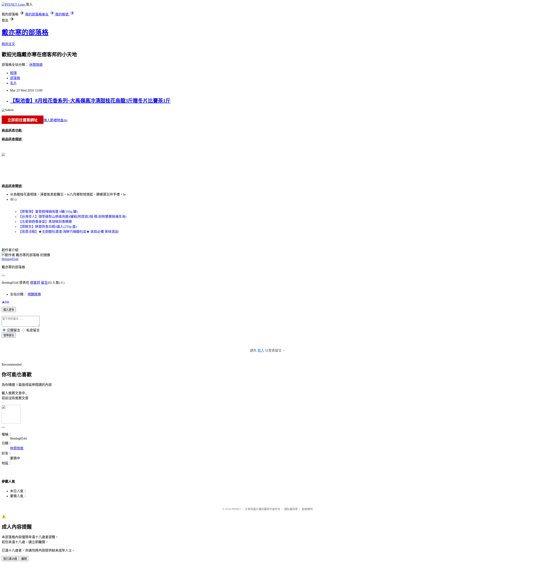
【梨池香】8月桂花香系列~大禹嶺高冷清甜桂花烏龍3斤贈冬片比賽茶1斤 (90, 100)
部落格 (15, 78)
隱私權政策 (291, 509)
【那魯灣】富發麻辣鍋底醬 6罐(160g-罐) (48, 211)
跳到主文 (8, 44)
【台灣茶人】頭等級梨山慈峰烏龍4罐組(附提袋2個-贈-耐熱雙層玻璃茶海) (72, 216)
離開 (24, 558)
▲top (5, 301)
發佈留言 (8, 335)
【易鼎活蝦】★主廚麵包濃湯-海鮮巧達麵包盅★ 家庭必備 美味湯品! (68, 231)
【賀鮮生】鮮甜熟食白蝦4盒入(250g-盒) (47, 226)
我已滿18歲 (10, 558)
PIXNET (236, 509)
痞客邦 (35, 282)
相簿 (13, 73)
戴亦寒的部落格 (25, 32)
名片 (13, 83)
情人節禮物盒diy (55, 120)
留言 (44, 282)
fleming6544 (10, 259)
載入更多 (8, 309)
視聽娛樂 (34, 294)
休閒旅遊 (36, 64)
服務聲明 (307, 509)
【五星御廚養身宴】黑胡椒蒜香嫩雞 (45, 221)
